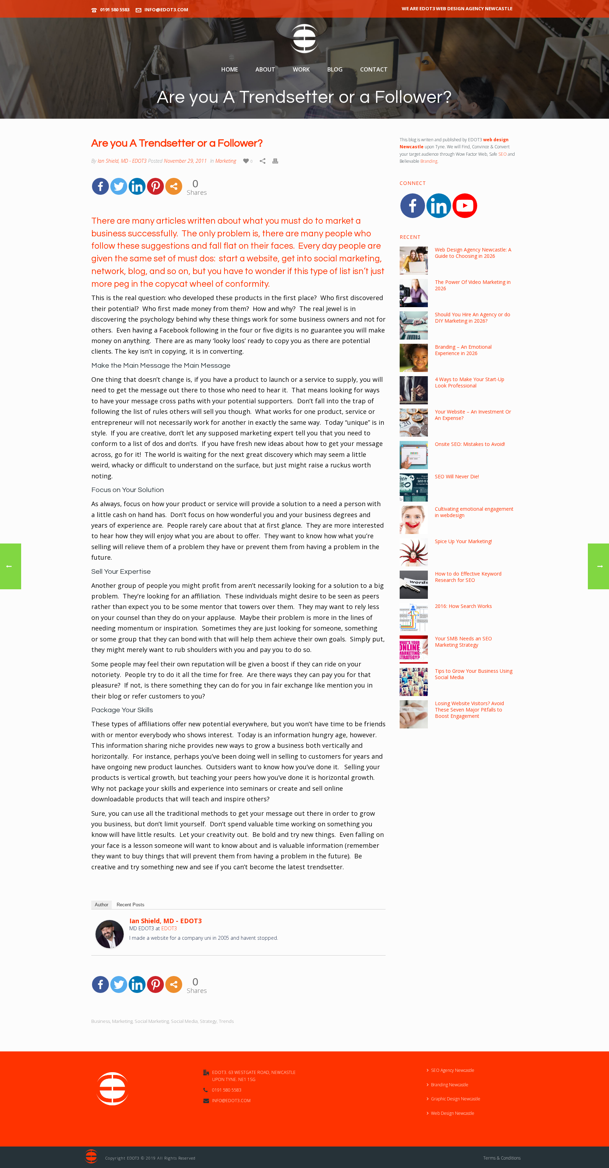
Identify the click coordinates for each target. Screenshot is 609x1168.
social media (184, 1021)
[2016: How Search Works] (414, 617)
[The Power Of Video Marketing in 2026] (414, 293)
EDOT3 (169, 928)
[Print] (275, 160)
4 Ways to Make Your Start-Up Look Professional (469, 382)
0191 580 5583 (114, 9)
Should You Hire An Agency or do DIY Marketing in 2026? (472, 317)
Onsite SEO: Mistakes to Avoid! (470, 444)
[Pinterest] (155, 186)
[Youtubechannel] (465, 205)
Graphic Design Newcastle (455, 1099)
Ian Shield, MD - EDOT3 (122, 160)
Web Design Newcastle (452, 1113)
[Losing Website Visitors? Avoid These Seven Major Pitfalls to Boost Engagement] (414, 714)
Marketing (225, 160)
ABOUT (265, 69)
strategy (208, 1021)
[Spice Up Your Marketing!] (414, 552)
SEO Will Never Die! (457, 476)
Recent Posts (130, 904)
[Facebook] (100, 186)
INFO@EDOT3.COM (166, 9)
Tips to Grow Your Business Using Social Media (473, 674)
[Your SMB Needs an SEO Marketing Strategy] (414, 649)
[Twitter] (118, 186)
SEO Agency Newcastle (452, 1070)
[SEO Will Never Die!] (414, 487)
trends (226, 1021)
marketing (122, 1021)
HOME (229, 69)
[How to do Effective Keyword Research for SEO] (414, 585)
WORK (301, 69)
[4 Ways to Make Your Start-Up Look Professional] (414, 390)
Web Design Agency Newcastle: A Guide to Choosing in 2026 (473, 253)
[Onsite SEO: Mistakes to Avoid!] (414, 455)
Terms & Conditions (502, 1158)
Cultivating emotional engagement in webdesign (474, 512)
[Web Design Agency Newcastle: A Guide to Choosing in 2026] (414, 261)
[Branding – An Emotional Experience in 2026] (414, 358)
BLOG (335, 69)
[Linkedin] (137, 186)
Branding (428, 161)
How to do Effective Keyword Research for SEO (468, 577)
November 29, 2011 (185, 160)
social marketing (152, 1021)
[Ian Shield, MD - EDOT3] (110, 933)
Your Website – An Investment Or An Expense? (473, 415)
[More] (173, 186)
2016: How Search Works (463, 606)
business (100, 1021)
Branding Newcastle (449, 1085)
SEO (502, 154)
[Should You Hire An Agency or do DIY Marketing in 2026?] (414, 325)
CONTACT (374, 69)
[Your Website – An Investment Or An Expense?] (414, 423)
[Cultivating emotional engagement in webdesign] (414, 520)
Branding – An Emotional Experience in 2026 (463, 350)
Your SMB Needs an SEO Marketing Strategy (463, 641)
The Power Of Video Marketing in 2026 (473, 285)
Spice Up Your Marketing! (463, 541)
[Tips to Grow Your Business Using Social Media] (414, 682)
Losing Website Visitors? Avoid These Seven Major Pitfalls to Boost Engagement (469, 709)
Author (101, 904)
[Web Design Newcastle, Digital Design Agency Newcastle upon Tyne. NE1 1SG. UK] (304, 39)
